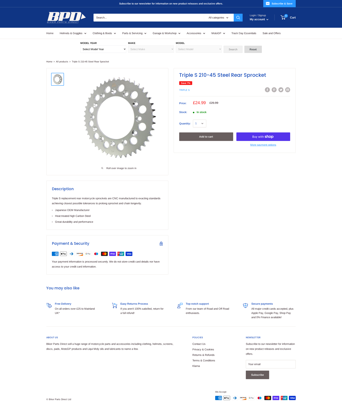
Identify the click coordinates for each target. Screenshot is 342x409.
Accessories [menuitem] (194, 33)
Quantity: (185, 123)
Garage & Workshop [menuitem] (165, 33)
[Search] (238, 18)
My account (258, 19)
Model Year (88, 43)
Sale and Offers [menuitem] (272, 33)
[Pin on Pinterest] (274, 89)
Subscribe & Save (282, 3)
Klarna (196, 365)
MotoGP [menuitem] (216, 33)
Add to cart (206, 136)
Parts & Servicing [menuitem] (132, 33)
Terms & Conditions (203, 360)
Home (49, 61)
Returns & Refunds (203, 354)
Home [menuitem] (49, 33)
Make (131, 43)
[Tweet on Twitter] (280, 89)
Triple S (184, 90)
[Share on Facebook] (267, 89)
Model (180, 43)
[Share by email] (287, 89)
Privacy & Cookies (203, 349)
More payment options (263, 144)
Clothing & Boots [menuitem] (102, 33)
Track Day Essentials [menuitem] (243, 33)
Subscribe (257, 374)
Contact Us (199, 343)
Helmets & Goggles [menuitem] (71, 33)
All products (62, 61)
